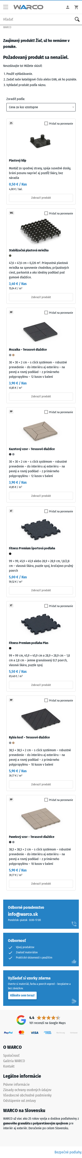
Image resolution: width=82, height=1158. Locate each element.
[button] (7, 7)
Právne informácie (16, 1084)
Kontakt (9, 1066)
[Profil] (68, 7)
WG (11, 212)
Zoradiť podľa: (15, 99)
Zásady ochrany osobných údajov (27, 1090)
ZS (11, 123)
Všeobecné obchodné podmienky (27, 1095)
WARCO (7, 27)
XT (11, 511)
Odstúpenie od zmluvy (19, 1100)
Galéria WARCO (14, 1061)
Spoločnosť (11, 1055)
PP (11, 312)
